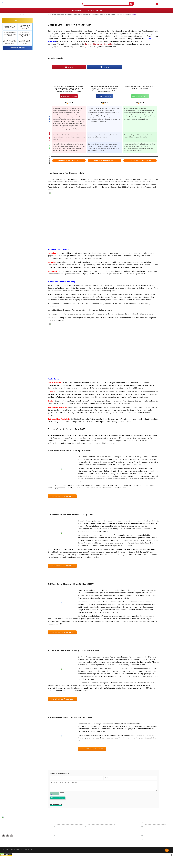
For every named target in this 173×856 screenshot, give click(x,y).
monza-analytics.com (152, 840)
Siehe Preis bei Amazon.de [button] (62, 496)
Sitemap (148, 835)
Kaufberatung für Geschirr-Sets (9, 26)
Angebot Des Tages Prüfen (69, 96)
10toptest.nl (92, 826)
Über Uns (148, 831)
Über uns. (134, 14)
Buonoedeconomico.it (65, 826)
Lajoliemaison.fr (62, 831)
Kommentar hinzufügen (58, 798)
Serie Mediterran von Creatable (98, 44)
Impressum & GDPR (152, 822)
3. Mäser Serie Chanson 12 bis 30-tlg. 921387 (24, 34)
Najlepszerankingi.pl (95, 822)
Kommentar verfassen (17, 47)
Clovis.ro (60, 835)
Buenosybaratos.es (64, 822)
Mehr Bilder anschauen (61, 469)
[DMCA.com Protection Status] (6, 855)
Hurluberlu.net (94, 831)
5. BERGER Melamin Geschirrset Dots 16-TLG (24, 41)
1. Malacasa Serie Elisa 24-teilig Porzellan (24, 27)
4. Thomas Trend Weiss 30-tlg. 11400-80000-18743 (9, 41)
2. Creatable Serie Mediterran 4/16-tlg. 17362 (10, 34)
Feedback (148, 826)
